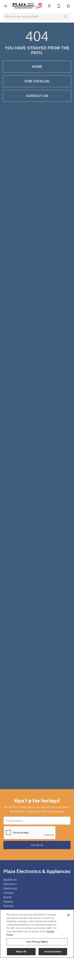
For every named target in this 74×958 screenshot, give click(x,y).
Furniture (8, 893)
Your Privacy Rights (37, 941)
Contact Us (37, 96)
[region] (37, 934)
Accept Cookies (52, 951)
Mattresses (10, 888)
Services (8, 906)
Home (37, 66)
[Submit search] (65, 17)
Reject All (21, 951)
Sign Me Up (37, 845)
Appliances (10, 879)
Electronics (10, 884)
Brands (7, 897)
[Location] (49, 6)
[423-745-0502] (59, 6)
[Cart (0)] (68, 6)
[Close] (68, 915)
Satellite (8, 901)
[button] (5, 6)
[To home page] (27, 6)
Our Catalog (37, 81)
